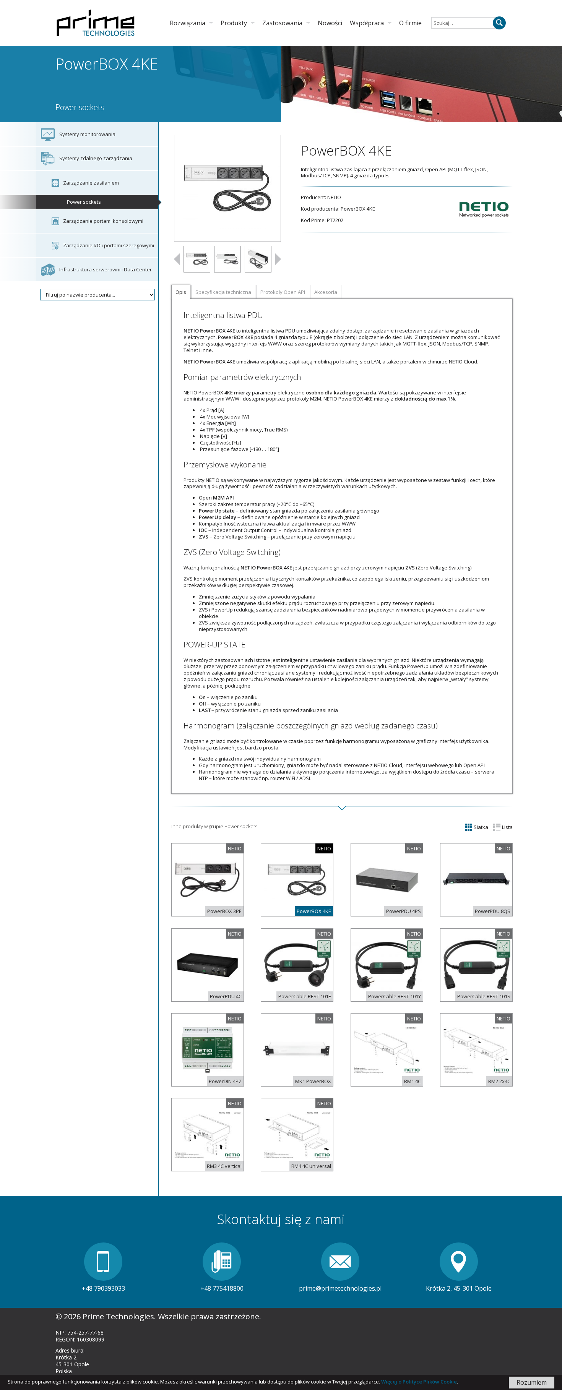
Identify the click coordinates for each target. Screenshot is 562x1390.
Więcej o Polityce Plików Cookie (419, 1381)
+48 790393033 (103, 1288)
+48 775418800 (222, 1288)
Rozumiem (532, 1382)
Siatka (480, 827)
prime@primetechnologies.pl (340, 1288)
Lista (507, 827)
